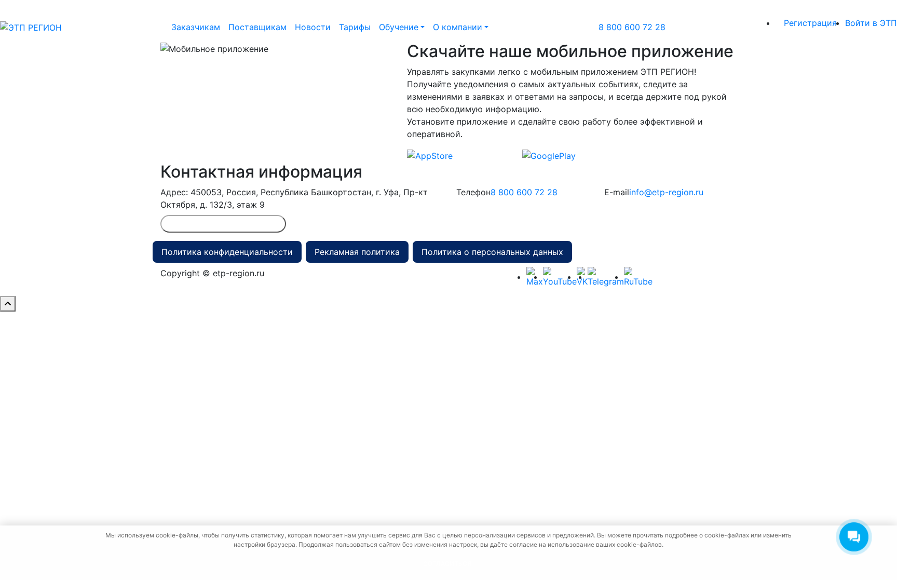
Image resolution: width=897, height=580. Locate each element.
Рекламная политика (357, 252)
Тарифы (355, 27)
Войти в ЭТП (871, 23)
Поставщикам (257, 27)
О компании (457, 27)
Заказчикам (195, 27)
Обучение (398, 27)
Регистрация (810, 23)
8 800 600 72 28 (632, 27)
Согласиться (447, 564)
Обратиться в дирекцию (223, 223)
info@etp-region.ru (666, 192)
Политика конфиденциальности (227, 252)
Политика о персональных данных (492, 252)
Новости (313, 27)
